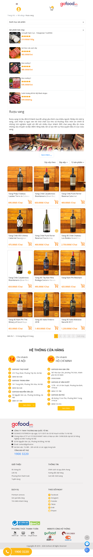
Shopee (53, 511)
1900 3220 (21, 454)
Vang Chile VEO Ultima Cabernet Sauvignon (18, 236)
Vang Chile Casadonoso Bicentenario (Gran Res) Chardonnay (19, 280)
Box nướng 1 (26, 63)
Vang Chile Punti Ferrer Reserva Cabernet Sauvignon (71, 196)
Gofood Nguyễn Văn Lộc (22, 392)
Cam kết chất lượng (55, 476)
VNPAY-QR (15, 536)
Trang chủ (11, 15)
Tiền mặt (23, 536)
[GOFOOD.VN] (68, 4)
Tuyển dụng (16, 479)
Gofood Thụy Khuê (20, 369)
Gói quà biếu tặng (18, 498)
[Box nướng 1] (15, 68)
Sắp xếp (62, 162)
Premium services (18, 495)
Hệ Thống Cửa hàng (46, 350)
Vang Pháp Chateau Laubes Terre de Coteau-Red (19, 196)
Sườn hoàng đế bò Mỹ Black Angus (34, 93)
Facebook (54, 495)
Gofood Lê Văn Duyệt (60, 382)
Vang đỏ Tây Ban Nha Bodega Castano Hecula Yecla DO (45, 280)
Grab (52, 507)
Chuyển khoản (32, 536)
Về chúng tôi (16, 469)
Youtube (53, 501)
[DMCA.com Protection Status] (35, 523)
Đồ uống (21, 15)
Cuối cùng (80, 336)
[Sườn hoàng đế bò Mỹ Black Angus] (15, 98)
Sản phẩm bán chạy (17, 30)
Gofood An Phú (58, 395)
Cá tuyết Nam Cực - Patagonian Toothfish (36, 33)
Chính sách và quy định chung (59, 469)
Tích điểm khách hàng (20, 501)
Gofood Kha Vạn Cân (60, 369)
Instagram (54, 498)
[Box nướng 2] (15, 83)
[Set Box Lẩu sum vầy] (15, 52)
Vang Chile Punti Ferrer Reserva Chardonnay (45, 236)
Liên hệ (14, 473)
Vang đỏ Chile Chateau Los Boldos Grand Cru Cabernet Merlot (71, 238)
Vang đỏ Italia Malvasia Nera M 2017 (71, 320)
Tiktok (52, 504)
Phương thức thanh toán (21, 476)
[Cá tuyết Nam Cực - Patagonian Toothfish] (15, 37)
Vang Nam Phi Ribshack (72, 277)
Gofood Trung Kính (20, 380)
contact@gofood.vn (26, 444)
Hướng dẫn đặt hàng (55, 473)
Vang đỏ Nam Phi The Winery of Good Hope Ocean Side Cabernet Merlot (18, 323)
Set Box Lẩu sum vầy (29, 48)
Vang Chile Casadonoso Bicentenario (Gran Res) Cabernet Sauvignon (45, 196)
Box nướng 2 (26, 78)
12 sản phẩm (77, 162)
